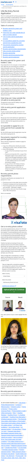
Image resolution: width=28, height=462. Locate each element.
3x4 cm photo (5, 445)
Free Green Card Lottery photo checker (13, 423)
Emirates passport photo (10, 450)
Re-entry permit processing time (13, 55)
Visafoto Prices (12, 415)
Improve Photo (6, 411)
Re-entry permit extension (11, 57)
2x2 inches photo (14, 427)
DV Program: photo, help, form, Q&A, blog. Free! (13, 458)
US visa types (22, 447)
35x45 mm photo (6, 437)
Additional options (8, 286)
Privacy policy (13, 409)
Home (2, 4)
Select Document (6, 280)
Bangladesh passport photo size (11, 433)
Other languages (6, 413)
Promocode (19, 456)
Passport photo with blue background (13, 443)
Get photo (22, 403)
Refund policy (5, 407)
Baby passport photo (18, 452)
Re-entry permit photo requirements (14, 49)
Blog (14, 413)
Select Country (6, 273)
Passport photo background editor (12, 435)
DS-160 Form (10, 456)
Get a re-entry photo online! (11, 51)
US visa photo (9, 4)
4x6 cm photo (17, 437)
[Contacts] (16, 1)
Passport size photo (14, 431)
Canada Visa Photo (11, 447)
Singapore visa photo (7, 454)
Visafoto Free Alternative (17, 417)
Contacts (18, 405)
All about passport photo (9, 419)
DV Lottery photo (6, 425)
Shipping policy (16, 407)
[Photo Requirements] (13, 1)
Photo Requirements (7, 405)
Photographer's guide (19, 411)
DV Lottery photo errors (15, 441)
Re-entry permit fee (9, 53)
